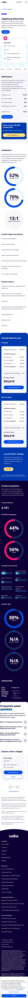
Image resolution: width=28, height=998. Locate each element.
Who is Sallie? (5, 844)
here (18, 817)
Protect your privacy (7, 940)
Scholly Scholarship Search (9, 907)
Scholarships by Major (7, 885)
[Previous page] (10, 787)
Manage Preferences (14, 992)
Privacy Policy (19, 989)
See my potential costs (14, 387)
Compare (5, 32)
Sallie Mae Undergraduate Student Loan (12, 925)
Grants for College (6, 892)
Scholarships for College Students (10, 875)
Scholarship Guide (6, 872)
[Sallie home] (4, 2)
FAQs (25, 69)
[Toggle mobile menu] (26, 2)
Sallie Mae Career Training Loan (10, 928)
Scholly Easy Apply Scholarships (10, 910)
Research (4, 861)
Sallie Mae (4, 851)
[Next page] (17, 787)
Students (9, 69)
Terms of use (5, 944)
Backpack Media (5, 857)
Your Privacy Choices (7, 942)
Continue (14, 995)
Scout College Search (7, 869)
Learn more (6, 116)
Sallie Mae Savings (6, 931)
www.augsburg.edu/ (17, 697)
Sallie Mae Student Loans (8, 918)
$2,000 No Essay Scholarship (9, 900)
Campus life (18, 69)
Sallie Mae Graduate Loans (9, 922)
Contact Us (4, 847)
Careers (3, 854)
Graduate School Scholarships (9, 879)
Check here (18, 86)
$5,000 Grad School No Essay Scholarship (12, 903)
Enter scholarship (12, 135)
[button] (7, 947)
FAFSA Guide (5, 889)
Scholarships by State (7, 882)
